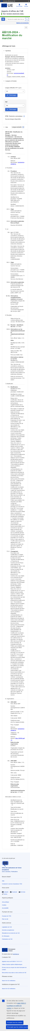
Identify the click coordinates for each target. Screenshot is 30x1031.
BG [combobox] (7, 105)
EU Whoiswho (5, 936)
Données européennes (8, 930)
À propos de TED (6, 916)
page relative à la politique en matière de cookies (16, 1005)
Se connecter (19, 6)
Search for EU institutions (8, 980)
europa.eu (16, 954)
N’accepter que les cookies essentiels (17, 1027)
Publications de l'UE (7, 939)
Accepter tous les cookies (14, 1022)
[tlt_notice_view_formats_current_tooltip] (23, 127)
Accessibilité (5, 908)
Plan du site (5, 919)
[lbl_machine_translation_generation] (24, 116)
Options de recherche (22, 23)
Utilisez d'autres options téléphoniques (12, 964)
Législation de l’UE (7, 927)
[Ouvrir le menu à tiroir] (4, 32)
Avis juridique (5, 902)
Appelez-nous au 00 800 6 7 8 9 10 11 (12, 961)
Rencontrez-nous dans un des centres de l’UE (14, 972)
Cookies (4, 905)
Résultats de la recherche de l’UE (11, 933)
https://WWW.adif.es (18, 739)
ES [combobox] (7, 91)
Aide (3, 881)
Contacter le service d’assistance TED (12, 884)
